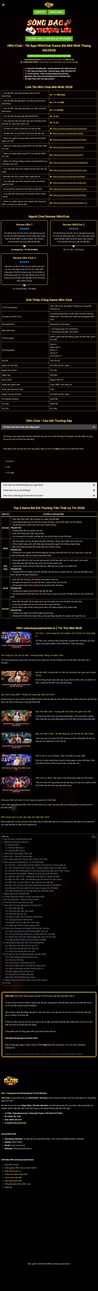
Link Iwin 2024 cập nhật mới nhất (19, 902)
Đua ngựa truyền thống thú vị (21, 971)
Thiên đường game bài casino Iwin (23, 957)
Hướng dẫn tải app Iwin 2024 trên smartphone (24, 942)
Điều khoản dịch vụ (13, 1171)
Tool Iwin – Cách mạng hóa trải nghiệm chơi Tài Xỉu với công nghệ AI (36, 865)
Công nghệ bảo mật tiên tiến (21, 919)
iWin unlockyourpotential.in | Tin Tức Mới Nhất (23, 862)
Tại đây (56, 116)
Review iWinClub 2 (16, 848)
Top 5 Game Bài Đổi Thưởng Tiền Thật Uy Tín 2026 (25, 859)
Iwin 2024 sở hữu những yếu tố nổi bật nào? (23, 905)
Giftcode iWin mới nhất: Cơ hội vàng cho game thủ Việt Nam (28, 800)
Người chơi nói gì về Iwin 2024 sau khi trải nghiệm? (26, 980)
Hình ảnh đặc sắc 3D (17, 914)
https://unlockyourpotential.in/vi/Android (70, 128)
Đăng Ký (40, 12)
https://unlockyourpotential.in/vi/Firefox (69, 195)
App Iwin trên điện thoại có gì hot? (23, 945)
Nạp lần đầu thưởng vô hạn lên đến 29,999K (27, 940)
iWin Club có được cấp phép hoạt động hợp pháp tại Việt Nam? (64, 778)
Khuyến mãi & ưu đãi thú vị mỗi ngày (24, 922)
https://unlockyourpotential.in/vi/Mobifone (70, 162)
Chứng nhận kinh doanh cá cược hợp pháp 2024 (24, 896)
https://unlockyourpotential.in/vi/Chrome (70, 170)
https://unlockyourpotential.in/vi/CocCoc (70, 189)
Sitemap (8, 1187)
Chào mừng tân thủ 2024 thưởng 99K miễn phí (28, 931)
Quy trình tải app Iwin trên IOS (22, 951)
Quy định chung (11, 1164)
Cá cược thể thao (16, 960)
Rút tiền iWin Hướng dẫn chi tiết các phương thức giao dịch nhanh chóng (38, 871)
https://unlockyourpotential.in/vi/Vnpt (68, 147)
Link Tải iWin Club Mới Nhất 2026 (18, 839)
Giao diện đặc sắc (15, 908)
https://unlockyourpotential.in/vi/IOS (68, 133)
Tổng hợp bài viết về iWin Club (18, 1184)
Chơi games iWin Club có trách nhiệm (21, 1168)
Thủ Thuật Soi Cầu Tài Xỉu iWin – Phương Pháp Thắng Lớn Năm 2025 (32, 655)
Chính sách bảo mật (13, 1177)
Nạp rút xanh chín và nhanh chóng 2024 (26, 917)
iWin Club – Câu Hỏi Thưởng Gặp (18, 856)
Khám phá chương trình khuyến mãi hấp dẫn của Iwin (27, 928)
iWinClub (43, 1098)
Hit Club (5, 528)
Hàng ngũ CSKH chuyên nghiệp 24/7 (24, 925)
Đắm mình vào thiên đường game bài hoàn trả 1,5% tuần (32, 937)
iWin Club (61, 94)
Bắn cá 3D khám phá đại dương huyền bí (26, 968)
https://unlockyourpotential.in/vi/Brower (69, 183)
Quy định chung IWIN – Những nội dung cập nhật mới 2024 (27, 694)
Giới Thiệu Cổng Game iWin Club (18, 853)
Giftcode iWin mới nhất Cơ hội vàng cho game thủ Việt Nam (33, 888)
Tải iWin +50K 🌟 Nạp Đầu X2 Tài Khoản (49, 38)
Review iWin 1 (14, 845)
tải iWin (60, 110)
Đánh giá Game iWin (13, 1181)
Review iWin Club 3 (17, 850)
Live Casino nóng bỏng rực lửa (22, 963)
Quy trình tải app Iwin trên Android (23, 948)
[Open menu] (3, 5)
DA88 (5, 548)
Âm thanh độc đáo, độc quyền (21, 911)
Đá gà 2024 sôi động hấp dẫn (21, 974)
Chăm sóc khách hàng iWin (16, 1174)
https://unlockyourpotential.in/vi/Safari (69, 176)
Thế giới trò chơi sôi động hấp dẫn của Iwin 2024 (25, 954)
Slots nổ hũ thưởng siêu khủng (22, 977)
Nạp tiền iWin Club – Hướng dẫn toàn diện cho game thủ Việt (63, 711)
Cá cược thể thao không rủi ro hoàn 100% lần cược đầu (32, 934)
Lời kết (8, 983)
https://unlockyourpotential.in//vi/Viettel (69, 139)
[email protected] (18, 1123)
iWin (62, 102)
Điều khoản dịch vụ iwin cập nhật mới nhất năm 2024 (25, 817)
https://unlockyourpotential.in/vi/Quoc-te (70, 203)
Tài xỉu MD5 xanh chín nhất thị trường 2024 (27, 965)
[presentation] (16, 640)
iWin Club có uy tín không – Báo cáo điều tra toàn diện (60, 756)
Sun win (5, 609)
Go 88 (5, 588)
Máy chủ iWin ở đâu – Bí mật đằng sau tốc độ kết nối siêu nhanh (64, 733)
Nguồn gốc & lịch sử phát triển (16, 894)
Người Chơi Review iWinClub (16, 842)
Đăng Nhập (56, 12)
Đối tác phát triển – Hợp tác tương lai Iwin (21, 899)
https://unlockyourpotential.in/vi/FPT (68, 155)
